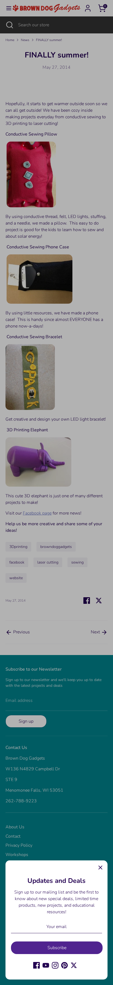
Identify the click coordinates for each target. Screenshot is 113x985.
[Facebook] (36, 965)
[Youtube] (46, 965)
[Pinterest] (64, 965)
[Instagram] (55, 965)
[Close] (100, 867)
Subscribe (56, 948)
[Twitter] (73, 965)
